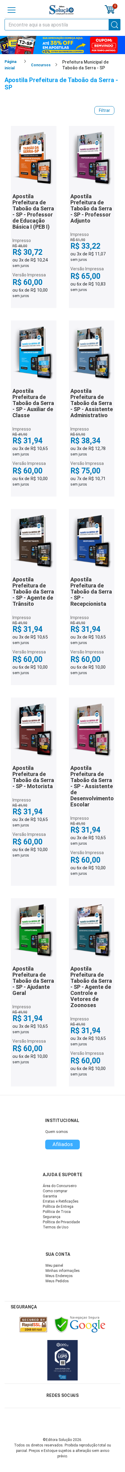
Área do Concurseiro (59, 1186)
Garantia (50, 1196)
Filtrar (104, 110)
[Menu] (11, 10)
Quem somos (56, 1132)
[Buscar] (114, 24)
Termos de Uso (55, 1227)
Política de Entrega (58, 1206)
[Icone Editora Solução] (61, 10)
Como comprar (55, 1191)
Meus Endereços (59, 1276)
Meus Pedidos (57, 1281)
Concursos (41, 65)
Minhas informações (63, 1271)
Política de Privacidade (61, 1222)
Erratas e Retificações (61, 1201)
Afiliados (62, 1144)
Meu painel (54, 1265)
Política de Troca (57, 1212)
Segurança (51, 1217)
